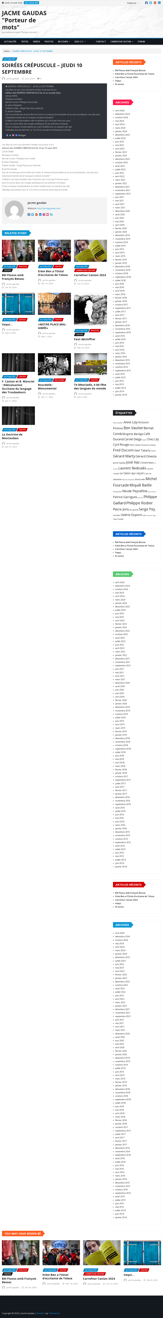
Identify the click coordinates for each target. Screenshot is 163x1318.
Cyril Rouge (121, 444)
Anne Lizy (131, 422)
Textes (24, 41)
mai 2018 (119, 287)
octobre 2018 (121, 273)
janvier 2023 (121, 155)
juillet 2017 (120, 311)
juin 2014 (119, 391)
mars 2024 (120, 127)
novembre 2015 (122, 363)
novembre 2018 (122, 270)
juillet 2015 (120, 377)
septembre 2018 (123, 277)
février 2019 (121, 259)
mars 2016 (120, 353)
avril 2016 (119, 349)
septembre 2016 (123, 332)
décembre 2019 (122, 235)
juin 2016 (119, 342)
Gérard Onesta (146, 456)
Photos (49, 41)
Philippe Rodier (139, 502)
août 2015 (120, 374)
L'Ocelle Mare (147, 462)
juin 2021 (119, 197)
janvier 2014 (121, 394)
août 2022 (120, 166)
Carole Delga (132, 439)
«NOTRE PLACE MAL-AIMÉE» (52, 326)
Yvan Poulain (118, 519)
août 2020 (120, 214)
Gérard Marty (124, 456)
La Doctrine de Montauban (12, 436)
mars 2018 (120, 294)
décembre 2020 (122, 211)
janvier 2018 (121, 301)
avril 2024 (119, 124)
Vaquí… (7, 324)
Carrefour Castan (121, 41)
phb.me (140, 497)
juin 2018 (119, 283)
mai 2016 (119, 346)
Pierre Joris (121, 509)
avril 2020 (119, 225)
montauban (117, 492)
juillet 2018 (120, 280)
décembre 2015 (122, 360)
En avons (119, 84)
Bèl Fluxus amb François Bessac (13, 277)
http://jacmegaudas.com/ (49, 208)
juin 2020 (119, 218)
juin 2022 (119, 173)
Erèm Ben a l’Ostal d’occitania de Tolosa (53, 273)
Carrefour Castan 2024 (90, 275)
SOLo (91, 40)
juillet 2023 (120, 138)
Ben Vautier (133, 427)
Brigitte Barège (133, 434)
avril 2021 (119, 204)
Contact (101, 41)
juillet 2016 (120, 339)
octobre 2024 (121, 117)
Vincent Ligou (151, 515)
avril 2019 (119, 252)
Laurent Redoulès (132, 468)
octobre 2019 (121, 242)
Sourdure (116, 515)
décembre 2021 (122, 186)
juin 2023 (119, 141)
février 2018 (121, 297)
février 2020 (121, 228)
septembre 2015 (123, 370)
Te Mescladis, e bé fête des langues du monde (90, 386)
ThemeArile (54, 1313)
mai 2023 (119, 145)
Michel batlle (140, 479)
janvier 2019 (121, 263)
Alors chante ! (118, 423)
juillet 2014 (120, 387)
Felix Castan (135, 445)
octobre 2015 (121, 367)
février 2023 (121, 152)
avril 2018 (119, 290)
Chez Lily (153, 439)
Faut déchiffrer (84, 339)
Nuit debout (152, 492)
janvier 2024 (121, 131)
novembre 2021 (122, 190)
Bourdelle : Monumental (47, 386)
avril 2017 (119, 315)
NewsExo (40, 1313)
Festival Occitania (148, 445)
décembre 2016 (122, 325)
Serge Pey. (147, 509)
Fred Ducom (123, 450)
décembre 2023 (122, 134)
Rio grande (133, 510)
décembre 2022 (122, 159)
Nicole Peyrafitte (134, 491)
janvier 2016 (121, 356)
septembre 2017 (123, 308)
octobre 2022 (121, 162)
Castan (144, 440)
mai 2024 (119, 120)
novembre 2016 (122, 328)
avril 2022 (119, 176)
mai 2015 (119, 384)
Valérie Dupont (131, 515)
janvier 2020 (121, 231)
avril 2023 (119, 148)
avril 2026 (119, 110)
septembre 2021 (123, 193)
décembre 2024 (122, 114)
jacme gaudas (12, 78)
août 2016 (120, 335)
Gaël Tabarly (142, 450)
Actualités (10, 41)
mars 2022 (120, 179)
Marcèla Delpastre (128, 479)
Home (6, 51)
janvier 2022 (121, 183)
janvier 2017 (121, 322)
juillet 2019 (120, 245)
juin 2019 (119, 249)
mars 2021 (120, 207)
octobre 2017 (121, 304)
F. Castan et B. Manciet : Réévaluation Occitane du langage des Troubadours (18, 386)
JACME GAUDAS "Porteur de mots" (24, 20)
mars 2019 (120, 256)
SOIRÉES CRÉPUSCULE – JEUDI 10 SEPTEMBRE (32, 51)
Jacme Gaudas (119, 462)
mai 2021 (119, 200)
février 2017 (121, 318)
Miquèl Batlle (141, 485)
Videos (36, 41)
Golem (153, 451)
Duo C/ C (79, 41)
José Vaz (132, 462)
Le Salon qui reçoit (132, 473)
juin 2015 (119, 380)
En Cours (63, 41)
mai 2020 (119, 221)
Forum (141, 41)
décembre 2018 (122, 266)
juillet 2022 (120, 169)
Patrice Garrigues (125, 497)
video (144, 515)
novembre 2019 (122, 238)
